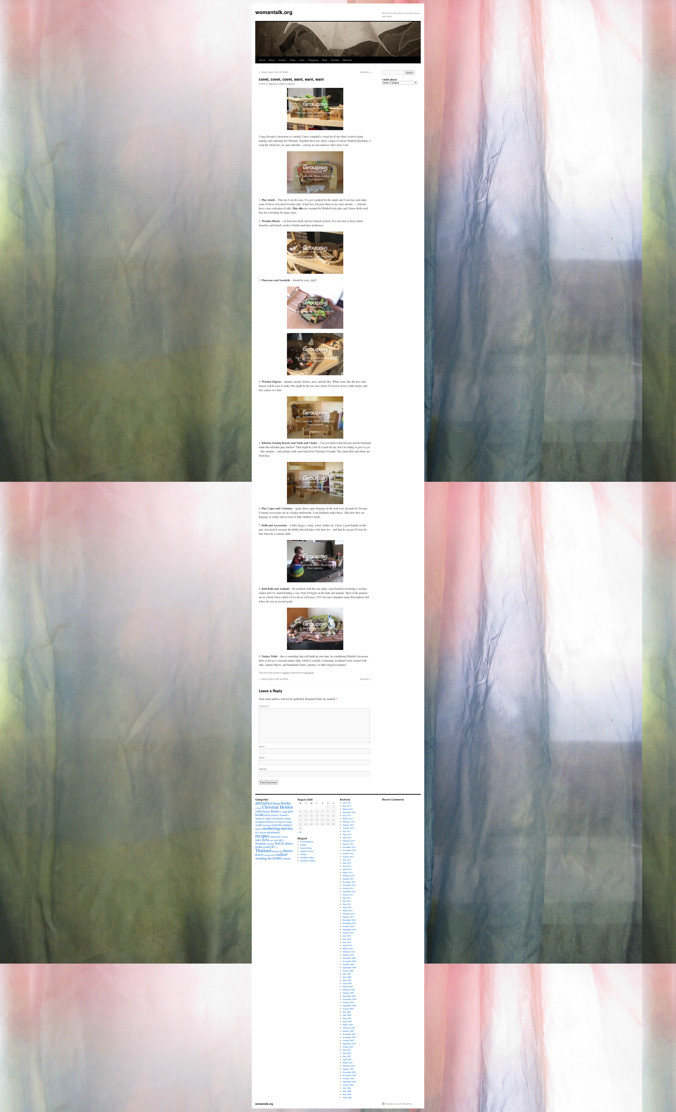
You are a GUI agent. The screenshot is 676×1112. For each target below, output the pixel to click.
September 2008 (349, 1005)
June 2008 (347, 1015)
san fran (284, 836)
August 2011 (348, 894)
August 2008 (348, 1008)
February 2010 (349, 951)
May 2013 (347, 834)
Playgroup (313, 60)
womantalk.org (273, 12)
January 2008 (348, 1030)
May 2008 (347, 1018)
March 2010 (348, 948)
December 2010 (349, 919)
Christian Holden (277, 807)
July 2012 (347, 859)
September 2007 (349, 1043)
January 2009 (348, 992)
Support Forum (306, 851)
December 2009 (349, 958)
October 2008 (348, 1002)
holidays (275, 815)
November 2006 (349, 1075)
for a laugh (282, 811)
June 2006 (347, 1091)
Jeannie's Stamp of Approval (272, 816)
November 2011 (349, 885)
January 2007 (348, 1068)
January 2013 (348, 843)
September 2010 (349, 929)
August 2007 (348, 1046)
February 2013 (349, 840)
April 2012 (347, 869)
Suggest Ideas (306, 847)
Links (302, 60)
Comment (264, 706)
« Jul (300, 832)
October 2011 (348, 888)
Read (324, 60)
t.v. (276, 847)
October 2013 (348, 828)
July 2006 (347, 1087)
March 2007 (348, 1062)
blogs (276, 803)
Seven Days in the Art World (273, 71)
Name (262, 746)
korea (271, 821)
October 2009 (348, 964)
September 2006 (349, 1081)
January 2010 (348, 954)
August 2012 (348, 856)
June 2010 (347, 938)
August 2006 (348, 1084)
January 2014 (348, 824)
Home (262, 60)
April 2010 (347, 945)
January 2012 (348, 878)
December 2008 (349, 996)
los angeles (279, 821)
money (258, 828)
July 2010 (347, 935)
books (286, 803)
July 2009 (347, 973)
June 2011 (347, 900)
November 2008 (349, 999)
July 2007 (347, 1049)
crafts (258, 811)
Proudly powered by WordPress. (399, 1103)
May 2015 (347, 805)
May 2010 (347, 942)
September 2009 (349, 967)
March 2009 (348, 986)
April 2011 (347, 907)
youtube (286, 858)
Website (263, 768)
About (272, 60)
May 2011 (347, 904)
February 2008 (349, 1027)
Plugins (303, 844)
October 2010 (348, 926)
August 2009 (348, 970)
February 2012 (349, 875)
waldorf (285, 672)
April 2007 (347, 1059)
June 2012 (347, 862)
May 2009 (347, 980)
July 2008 (347, 1011)
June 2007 (347, 1053)
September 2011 (349, 891)
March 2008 (348, 1024)
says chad (274, 840)
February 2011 (349, 913)
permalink (309, 672)
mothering (271, 828)
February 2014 (349, 821)
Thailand (263, 850)
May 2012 (347, 866)
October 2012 (348, 853)
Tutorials (335, 60)
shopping (270, 843)
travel (259, 854)
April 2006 (347, 1097)
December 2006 (349, 1072)
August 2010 (348, 932)
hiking (267, 815)
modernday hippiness (282, 825)
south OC (269, 847)
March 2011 (348, 910)
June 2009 (347, 977)
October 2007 (348, 1040)
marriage (266, 825)
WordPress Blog (307, 857)
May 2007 (347, 1056)
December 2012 (349, 847)
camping (258, 808)
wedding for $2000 (268, 858)
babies (266, 803)
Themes (303, 854)
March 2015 (348, 809)
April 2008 (347, 1021)
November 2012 (349, 850)
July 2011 (347, 897)
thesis (288, 850)
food (274, 811)
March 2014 (348, 818)
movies (287, 828)
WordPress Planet (307, 860)
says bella (262, 839)
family (266, 811)
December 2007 (349, 1034)
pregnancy (273, 832)
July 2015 (347, 802)
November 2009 (349, 961)
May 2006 (347, 1094)
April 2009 (347, 983)
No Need (365, 71)
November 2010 (349, 923)
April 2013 (347, 837)
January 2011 (348, 916)
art (258, 802)
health (259, 814)
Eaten (293, 60)
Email (262, 757)
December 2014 (349, 812)
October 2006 (348, 1078)
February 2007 (349, 1065)
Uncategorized (269, 855)
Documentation (306, 841)
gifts (290, 811)
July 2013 (347, 831)
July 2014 (347, 815)
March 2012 (348, 872)
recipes (262, 835)
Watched (347, 60)
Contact (282, 60)
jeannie (291, 83)
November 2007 (349, 1037)
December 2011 (349, 881)
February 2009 (349, 989)
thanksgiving (277, 851)
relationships (275, 836)
